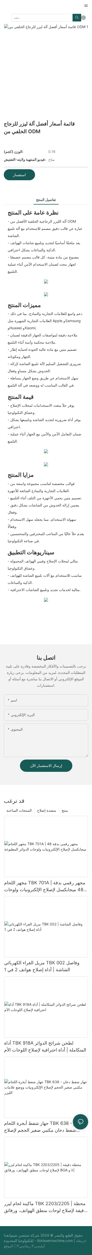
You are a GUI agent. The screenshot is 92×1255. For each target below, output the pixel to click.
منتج (65, 810)
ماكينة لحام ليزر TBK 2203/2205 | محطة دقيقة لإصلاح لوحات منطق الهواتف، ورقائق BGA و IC (45, 1207)
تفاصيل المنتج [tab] (46, 199)
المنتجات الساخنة (19, 810)
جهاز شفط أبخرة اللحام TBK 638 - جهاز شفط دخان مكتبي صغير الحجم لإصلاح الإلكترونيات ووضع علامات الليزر (43, 1127)
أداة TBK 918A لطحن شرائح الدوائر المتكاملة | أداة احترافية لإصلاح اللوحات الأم (45, 1046)
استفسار (19, 175)
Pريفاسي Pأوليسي (31, 1246)
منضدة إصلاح (46, 810)
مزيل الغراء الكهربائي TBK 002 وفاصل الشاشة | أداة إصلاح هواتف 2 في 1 (41, 966)
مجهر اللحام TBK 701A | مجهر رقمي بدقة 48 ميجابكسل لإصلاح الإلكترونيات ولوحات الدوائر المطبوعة (44, 886)
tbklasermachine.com (55, 1240)
